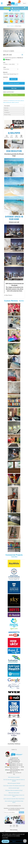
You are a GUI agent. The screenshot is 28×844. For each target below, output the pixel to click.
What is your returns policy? (14, 792)
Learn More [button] (5, 837)
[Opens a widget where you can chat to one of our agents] (5, 841)
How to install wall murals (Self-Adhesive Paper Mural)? (14, 801)
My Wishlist (18, 8)
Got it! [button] (14, 841)
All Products (17, 100)
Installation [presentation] (7, 112)
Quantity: (5, 77)
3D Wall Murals (11, 100)
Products (12, 26)
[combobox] (24, 3)
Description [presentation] (7, 105)
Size (4, 62)
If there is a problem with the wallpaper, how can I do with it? (14, 795)
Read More (21, 300)
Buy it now (14, 88)
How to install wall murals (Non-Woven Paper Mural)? (14, 798)
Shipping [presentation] (6, 110)
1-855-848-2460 (16, 11)
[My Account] (12, 8)
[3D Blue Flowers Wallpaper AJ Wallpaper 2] (14, 38)
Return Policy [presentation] (7, 114)
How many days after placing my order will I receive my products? (14, 780)
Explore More (14, 556)
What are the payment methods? (14, 783)
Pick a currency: (14, 829)
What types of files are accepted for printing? (14, 790)
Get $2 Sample (7, 8)
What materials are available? (14, 777)
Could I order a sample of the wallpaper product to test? (14, 785)
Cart (23, 8)
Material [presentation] (6, 108)
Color (4, 67)
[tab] (14, 106)
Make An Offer (14, 95)
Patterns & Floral (15, 102)
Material (5, 72)
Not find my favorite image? (14, 788)
